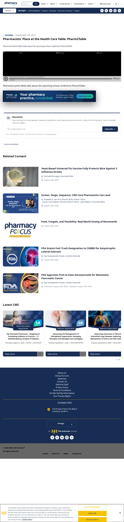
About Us (62, 373)
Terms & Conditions (62, 390)
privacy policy (51, 134)
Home (45, 453)
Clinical (8, 10)
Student (76, 11)
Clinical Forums (62, 375)
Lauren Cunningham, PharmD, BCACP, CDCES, (60, 202)
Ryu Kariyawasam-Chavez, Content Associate (62, 256)
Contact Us (62, 381)
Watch (52, 4)
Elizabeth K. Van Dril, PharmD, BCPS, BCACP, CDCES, (65, 199)
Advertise (62, 378)
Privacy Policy (62, 387)
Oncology (53, 11)
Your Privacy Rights (62, 396)
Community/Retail (34, 11)
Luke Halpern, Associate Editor (92, 202)
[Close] (120, 512)
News (66, 453)
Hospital (44, 11)
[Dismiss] (93, 93)
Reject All (92, 513)
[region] (62, 513)
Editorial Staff (62, 384)
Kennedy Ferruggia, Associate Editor (59, 176)
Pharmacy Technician (65, 11)
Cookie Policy (27, 519)
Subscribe (109, 129)
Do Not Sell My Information (62, 393)
